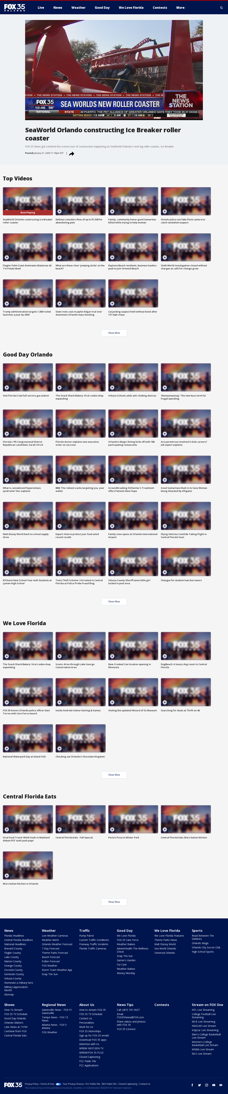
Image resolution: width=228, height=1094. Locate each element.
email (221, 1085)
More (180, 8)
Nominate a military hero (18, 982)
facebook (192, 1085)
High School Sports (203, 951)
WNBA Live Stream (203, 1049)
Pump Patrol (86, 935)
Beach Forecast (51, 957)
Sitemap (9, 994)
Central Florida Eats (15, 1035)
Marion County (12, 961)
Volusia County (12, 978)
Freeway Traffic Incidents (93, 944)
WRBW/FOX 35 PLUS (91, 1052)
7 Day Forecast (50, 948)
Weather (49, 930)
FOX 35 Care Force (128, 940)
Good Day (125, 930)
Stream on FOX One (207, 1005)
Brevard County (13, 948)
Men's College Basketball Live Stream (206, 1036)
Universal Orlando (164, 952)
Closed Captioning (89, 1057)
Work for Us (86, 1027)
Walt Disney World (165, 944)
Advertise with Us (89, 1044)
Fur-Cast (122, 964)
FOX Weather (49, 965)
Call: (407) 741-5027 (128, 1009)
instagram (206, 1085)
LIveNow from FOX (15, 1031)
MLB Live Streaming (203, 1021)
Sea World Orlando (165, 948)
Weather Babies (126, 944)
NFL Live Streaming (203, 1009)
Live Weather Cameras (55, 935)
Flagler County (12, 952)
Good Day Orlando (15, 1018)
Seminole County (14, 974)
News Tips (125, 1005)
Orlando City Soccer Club (206, 947)
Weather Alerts (50, 940)
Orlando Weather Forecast (57, 944)
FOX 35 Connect (126, 1029)
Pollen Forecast (51, 961)
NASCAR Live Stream (204, 1026)
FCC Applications (89, 1065)
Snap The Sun (50, 974)
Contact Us (85, 1018)
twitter (199, 1085)
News (8, 930)
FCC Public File (87, 1061)
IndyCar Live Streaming (205, 1030)
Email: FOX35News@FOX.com (130, 1015)
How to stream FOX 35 (92, 1009)
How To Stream (13, 1009)
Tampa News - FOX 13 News (55, 1019)
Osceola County (13, 970)
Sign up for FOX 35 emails (94, 1035)
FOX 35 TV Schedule (15, 1014)
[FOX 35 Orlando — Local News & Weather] (16, 7)
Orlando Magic (200, 943)
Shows (9, 1005)
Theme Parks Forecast (55, 952)
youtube (214, 1085)
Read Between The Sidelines (203, 937)
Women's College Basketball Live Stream (205, 1043)
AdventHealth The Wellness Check (132, 950)
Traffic (84, 930)
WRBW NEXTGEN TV (91, 1048)
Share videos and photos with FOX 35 (131, 1023)
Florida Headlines (14, 935)
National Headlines (15, 944)
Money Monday (126, 973)
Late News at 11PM (15, 1027)
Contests (161, 1005)
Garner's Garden (126, 960)
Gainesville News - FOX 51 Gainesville (57, 1011)
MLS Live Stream (201, 1053)
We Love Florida (126, 935)
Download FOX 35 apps (93, 1039)
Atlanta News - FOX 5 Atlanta (54, 1026)
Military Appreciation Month (16, 988)
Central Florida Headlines (18, 940)
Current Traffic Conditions (94, 940)
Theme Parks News (165, 940)
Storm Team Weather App (57, 970)
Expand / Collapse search (221, 7)
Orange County (13, 965)
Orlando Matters (13, 1022)
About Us (86, 1005)
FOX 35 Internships (90, 1031)
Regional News (54, 1005)
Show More (114, 333)
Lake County (11, 957)
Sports (197, 930)
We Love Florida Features (169, 935)
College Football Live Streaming (204, 1015)
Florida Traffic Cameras (92, 948)
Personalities (86, 1022)
